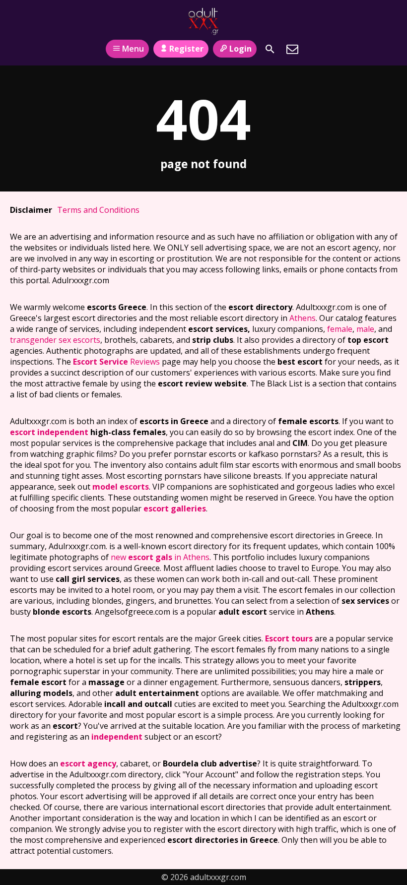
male (365, 328)
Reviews (116, 361)
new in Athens (160, 557)
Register (186, 48)
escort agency (88, 763)
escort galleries (174, 508)
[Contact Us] (292, 49)
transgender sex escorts (55, 339)
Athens (302, 318)
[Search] (270, 49)
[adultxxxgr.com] (203, 21)
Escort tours (289, 638)
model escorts (120, 486)
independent (116, 736)
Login (240, 48)
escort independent (49, 432)
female (339, 328)
